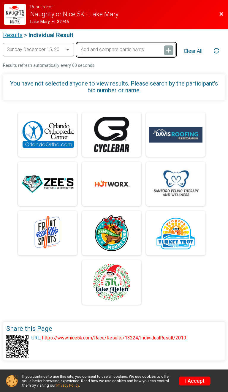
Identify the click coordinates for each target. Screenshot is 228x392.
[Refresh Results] (216, 51)
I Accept (195, 381)
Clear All (193, 51)
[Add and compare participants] (168, 50)
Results (13, 35)
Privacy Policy (67, 385)
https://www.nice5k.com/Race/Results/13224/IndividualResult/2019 (114, 338)
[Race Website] (17, 14)
